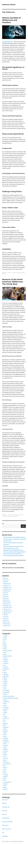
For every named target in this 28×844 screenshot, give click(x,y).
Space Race (6, 762)
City (4, 665)
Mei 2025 (5, 596)
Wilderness (22, 272)
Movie (5, 729)
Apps (4, 639)
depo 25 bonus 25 (6, 829)
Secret (5, 756)
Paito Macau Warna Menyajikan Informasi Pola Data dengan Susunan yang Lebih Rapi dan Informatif (14, 539)
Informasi (6, 707)
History (5, 700)
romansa (5, 751)
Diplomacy (6, 676)
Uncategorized (7, 782)
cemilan (5, 661)
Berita (5, 648)
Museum (5, 731)
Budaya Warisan (7, 656)
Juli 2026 (5, 578)
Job (4, 714)
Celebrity (5, 659)
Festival (5, 681)
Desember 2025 (7, 587)
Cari (3, 523)
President (5, 745)
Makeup (5, 723)
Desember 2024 (7, 605)
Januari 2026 (6, 585)
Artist (4, 643)
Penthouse (6, 742)
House (5, 705)
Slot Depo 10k (5, 807)
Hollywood (6, 701)
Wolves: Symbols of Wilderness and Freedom (11, 20)
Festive (5, 683)
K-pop (5, 716)
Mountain (6, 727)
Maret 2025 (6, 600)
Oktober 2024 (7, 609)
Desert (5, 672)
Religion (5, 749)
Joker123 (4, 814)
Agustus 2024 (6, 612)
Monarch (4, 516)
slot (3, 832)
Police (5, 743)
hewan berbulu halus (8, 696)
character (5, 663)
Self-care (5, 758)
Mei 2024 (5, 618)
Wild (4, 785)
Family (5, 679)
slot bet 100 (5, 799)
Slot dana (4, 810)
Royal (4, 752)
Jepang (5, 712)
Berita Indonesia (7, 650)
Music (5, 732)
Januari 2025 (6, 603)
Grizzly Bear (20, 514)
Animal (9, 272)
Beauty (5, 647)
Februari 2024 (7, 623)
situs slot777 (5, 825)
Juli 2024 (5, 614)
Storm (5, 767)
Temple (5, 776)
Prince (5, 747)
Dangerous (6, 668)
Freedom (14, 272)
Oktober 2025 (7, 591)
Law (4, 720)
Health (5, 694)
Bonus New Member (7, 821)
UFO (4, 780)
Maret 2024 (6, 622)
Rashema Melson (9, 4)
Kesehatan (6, 718)
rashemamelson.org (7, 41)
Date (4, 670)
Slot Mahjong (5, 818)
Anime (5, 637)
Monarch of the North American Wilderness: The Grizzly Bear (12, 281)
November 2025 (7, 589)
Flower (5, 685)
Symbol (18, 272)
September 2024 (7, 611)
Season (5, 754)
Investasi (5, 709)
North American (9, 516)
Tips (4, 778)
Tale (4, 771)
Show (4, 760)
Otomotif (5, 740)
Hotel (4, 703)
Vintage (5, 784)
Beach (5, 645)
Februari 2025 (7, 602)
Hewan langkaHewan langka (10, 698)
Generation (6, 692)
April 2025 (6, 598)
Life (4, 721)
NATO (5, 734)
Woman (5, 789)
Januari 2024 (6, 625)
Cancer (5, 657)
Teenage (5, 774)
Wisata (5, 787)
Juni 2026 (5, 580)
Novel (4, 736)
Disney (5, 678)
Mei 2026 (5, 581)
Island (5, 710)
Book (4, 652)
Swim (4, 769)
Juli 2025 (5, 592)
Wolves (3, 273)
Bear (17, 514)
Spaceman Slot (7, 763)
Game (4, 689)
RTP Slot (4, 803)
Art (4, 641)
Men (4, 725)
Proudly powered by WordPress (16, 841)
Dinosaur (5, 674)
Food (4, 687)
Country (5, 667)
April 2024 (6, 620)
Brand (5, 654)
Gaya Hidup (6, 690)
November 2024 (7, 607)
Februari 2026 (7, 583)
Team (4, 773)
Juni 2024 (5, 616)
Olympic (5, 738)
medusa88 (4, 836)
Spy (4, 765)
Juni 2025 (5, 594)
